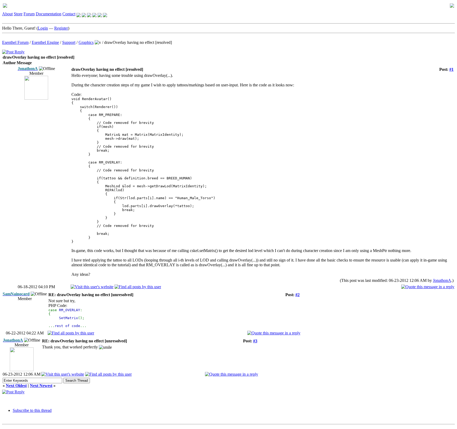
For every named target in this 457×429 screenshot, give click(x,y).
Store (18, 14)
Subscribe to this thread (32, 410)
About (7, 14)
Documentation (48, 14)
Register (61, 28)
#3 (255, 341)
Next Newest (41, 385)
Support (68, 42)
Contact (68, 14)
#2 (297, 294)
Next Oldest (16, 385)
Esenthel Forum (15, 42)
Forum (29, 14)
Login (43, 28)
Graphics (86, 42)
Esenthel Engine (45, 42)
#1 (451, 69)
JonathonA (442, 280)
